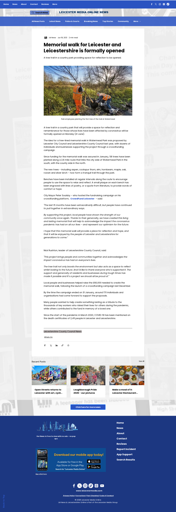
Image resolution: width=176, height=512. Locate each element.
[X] (155, 4)
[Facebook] (151, 4)
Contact (122, 438)
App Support (124, 454)
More (135, 21)
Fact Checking (93, 496)
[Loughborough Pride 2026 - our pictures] (88, 375)
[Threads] (164, 4)
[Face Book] (74, 485)
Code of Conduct (107, 496)
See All (141, 361)
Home (120, 422)
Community (123, 21)
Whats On (48, 337)
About (120, 433)
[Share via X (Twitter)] (51, 345)
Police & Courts (72, 21)
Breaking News (91, 21)
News (120, 428)
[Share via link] (62, 345)
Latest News (54, 21)
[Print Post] (68, 345)
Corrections (81, 496)
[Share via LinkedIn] (56, 345)
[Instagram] (160, 4)
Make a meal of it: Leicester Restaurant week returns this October (124, 391)
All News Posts (38, 21)
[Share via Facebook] (45, 345)
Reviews (122, 444)
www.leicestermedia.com (89, 490)
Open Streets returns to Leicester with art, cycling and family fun (49, 391)
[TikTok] (168, 4)
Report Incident (126, 449)
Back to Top (4, 501)
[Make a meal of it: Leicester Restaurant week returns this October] (126, 375)
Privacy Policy (69, 496)
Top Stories (107, 21)
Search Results (126, 459)
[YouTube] (102, 485)
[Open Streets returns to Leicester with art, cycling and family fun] (49, 375)
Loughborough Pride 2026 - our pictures (85, 391)
